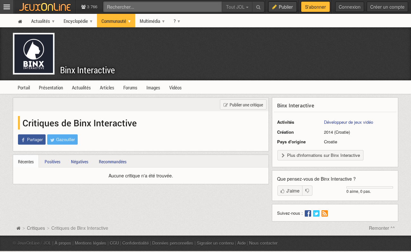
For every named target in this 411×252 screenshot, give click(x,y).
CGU (114, 243)
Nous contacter (263, 243)
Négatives (79, 161)
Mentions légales (90, 243)
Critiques (36, 228)
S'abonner (315, 7)
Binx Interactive (87, 70)
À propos (63, 243)
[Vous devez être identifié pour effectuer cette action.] (307, 190)
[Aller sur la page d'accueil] (18, 228)
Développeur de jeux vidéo (348, 122)
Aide (241, 243)
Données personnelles (172, 243)
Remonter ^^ (382, 228)
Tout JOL (236, 7)
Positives (52, 161)
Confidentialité (135, 243)
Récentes (26, 161)
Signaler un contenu (215, 243)
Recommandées (113, 161)
